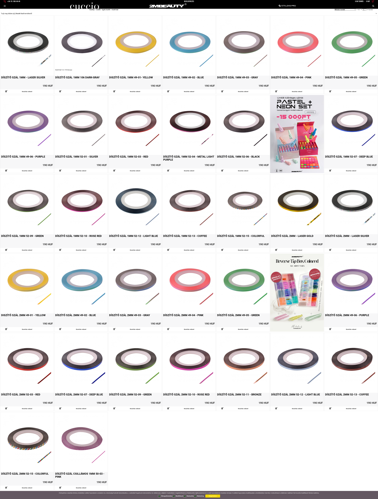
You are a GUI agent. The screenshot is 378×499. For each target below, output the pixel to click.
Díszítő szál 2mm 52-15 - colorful (25, 473)
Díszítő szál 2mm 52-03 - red (20, 394)
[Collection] (297, 134)
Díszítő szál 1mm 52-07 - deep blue (349, 156)
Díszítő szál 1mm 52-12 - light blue (133, 236)
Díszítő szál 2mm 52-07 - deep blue (79, 394)
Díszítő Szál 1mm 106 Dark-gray (77, 77)
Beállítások (179, 496)
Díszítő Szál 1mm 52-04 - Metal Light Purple (188, 158)
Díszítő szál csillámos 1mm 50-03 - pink (79, 475)
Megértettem (213, 496)
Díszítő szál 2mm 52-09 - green (130, 394)
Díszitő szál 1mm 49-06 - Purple (23, 156)
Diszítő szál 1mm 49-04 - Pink (291, 77)
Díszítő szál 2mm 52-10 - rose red (186, 394)
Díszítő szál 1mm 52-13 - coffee (185, 236)
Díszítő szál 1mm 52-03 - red (128, 156)
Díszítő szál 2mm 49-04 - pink (183, 315)
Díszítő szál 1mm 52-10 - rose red (78, 236)
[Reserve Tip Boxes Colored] (297, 292)
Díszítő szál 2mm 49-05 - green (238, 315)
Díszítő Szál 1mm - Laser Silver (23, 77)
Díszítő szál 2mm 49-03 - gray (129, 315)
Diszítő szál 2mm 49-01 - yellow (23, 315)
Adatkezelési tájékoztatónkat (196, 493)
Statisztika (190, 496)
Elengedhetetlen (166, 496)
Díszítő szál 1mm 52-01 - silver (76, 156)
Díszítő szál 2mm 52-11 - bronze (239, 394)
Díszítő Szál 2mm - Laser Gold (292, 236)
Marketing (200, 496)
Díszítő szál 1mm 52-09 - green (22, 236)
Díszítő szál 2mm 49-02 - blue (75, 315)
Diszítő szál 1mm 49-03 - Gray (237, 77)
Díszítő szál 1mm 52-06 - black (238, 156)
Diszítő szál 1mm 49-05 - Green (346, 77)
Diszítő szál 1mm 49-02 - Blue (183, 77)
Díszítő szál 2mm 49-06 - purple (347, 315)
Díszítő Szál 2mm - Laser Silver (347, 236)
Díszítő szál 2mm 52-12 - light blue (295, 394)
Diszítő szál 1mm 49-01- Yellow (131, 77)
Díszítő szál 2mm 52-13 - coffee (347, 394)
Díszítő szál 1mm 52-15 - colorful (241, 236)
